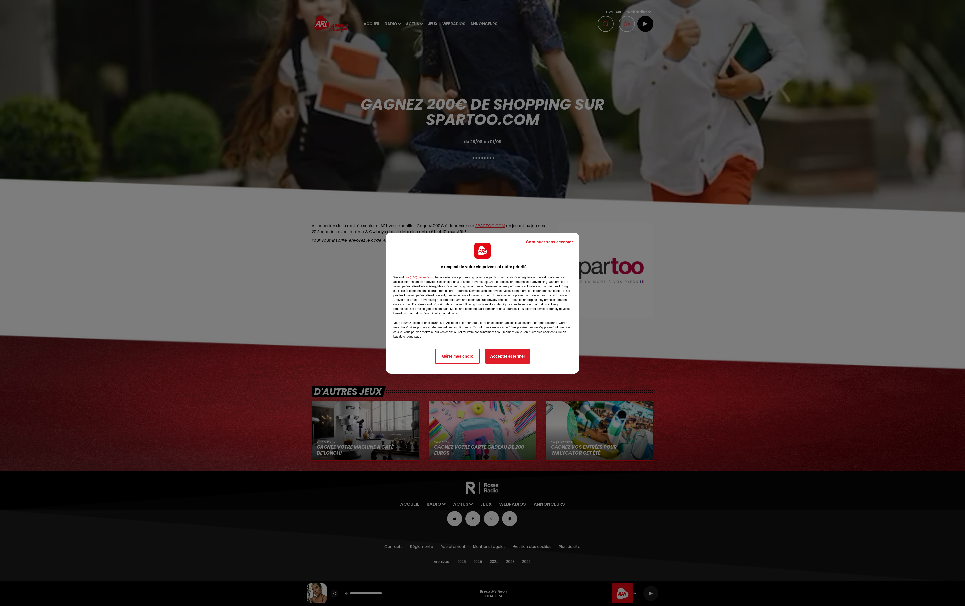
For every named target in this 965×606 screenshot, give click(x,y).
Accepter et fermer (507, 356)
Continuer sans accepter (549, 242)
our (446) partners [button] (417, 277)
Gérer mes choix (457, 356)
